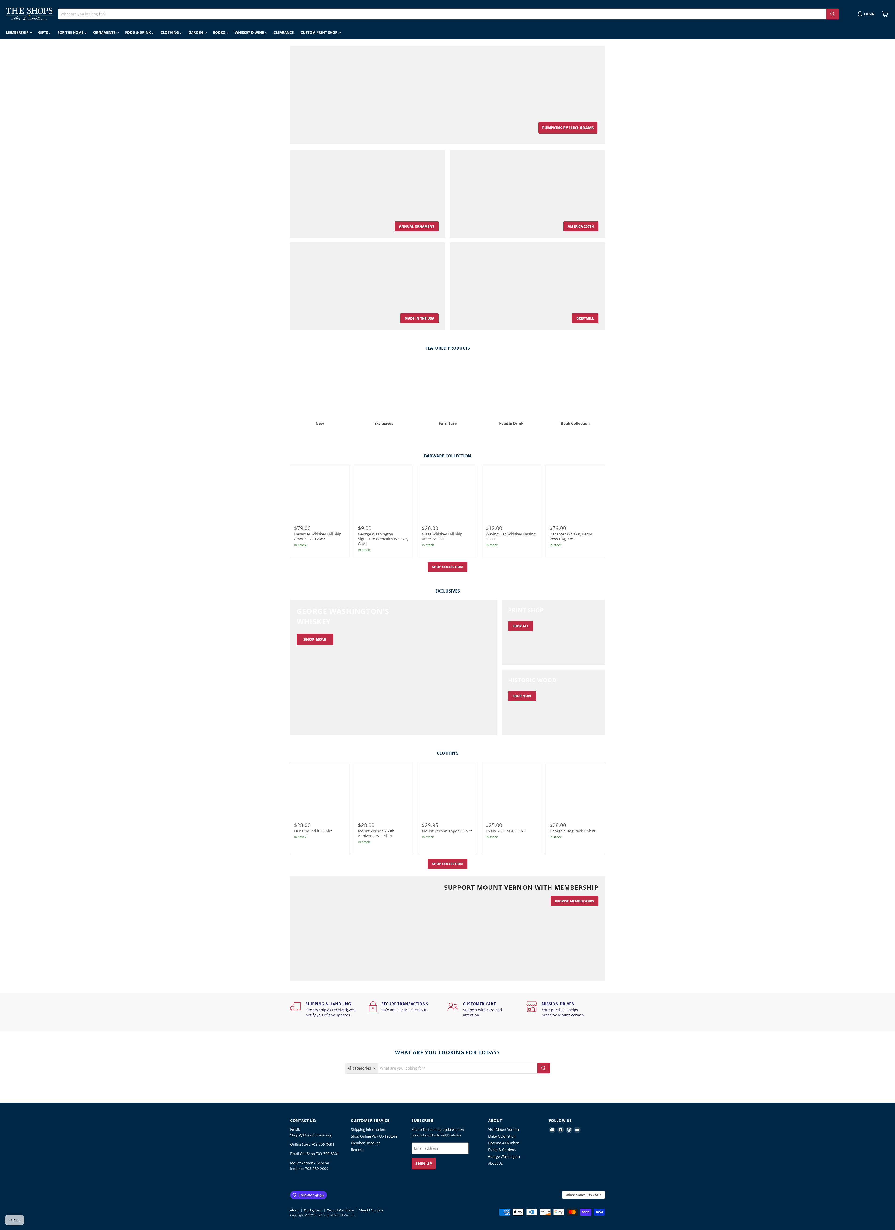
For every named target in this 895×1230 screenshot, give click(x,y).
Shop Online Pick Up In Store (374, 1136)
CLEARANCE (284, 32)
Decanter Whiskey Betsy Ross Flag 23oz (571, 537)
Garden (196, 32)
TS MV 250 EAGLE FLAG (506, 831)
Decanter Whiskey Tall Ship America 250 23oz (317, 537)
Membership (17, 32)
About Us (495, 1163)
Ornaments (104, 32)
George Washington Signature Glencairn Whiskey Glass (383, 539)
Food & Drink (138, 32)
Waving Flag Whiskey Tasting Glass (511, 537)
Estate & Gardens (502, 1149)
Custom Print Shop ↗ (321, 32)
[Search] (832, 14)
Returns (357, 1149)
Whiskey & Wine (250, 32)
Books (219, 32)
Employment (313, 1210)
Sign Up (423, 1163)
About (294, 1210)
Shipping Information (368, 1129)
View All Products (371, 1210)
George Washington (504, 1156)
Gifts (43, 32)
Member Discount (365, 1143)
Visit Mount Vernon (503, 1129)
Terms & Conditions (340, 1210)
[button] (866, 14)
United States (581, 1195)
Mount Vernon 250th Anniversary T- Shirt (376, 833)
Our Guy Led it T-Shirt (313, 831)
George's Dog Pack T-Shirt (572, 831)
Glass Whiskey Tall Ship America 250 (442, 537)
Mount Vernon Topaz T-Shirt (447, 831)
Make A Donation (502, 1136)
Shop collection (447, 567)
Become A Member (503, 1143)
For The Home (71, 32)
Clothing (170, 32)
